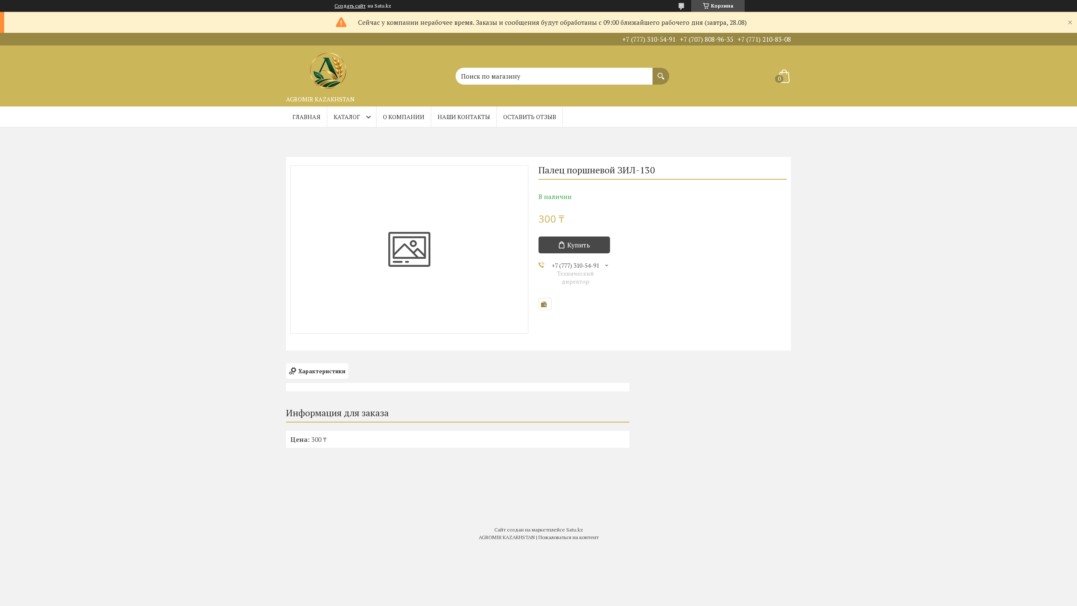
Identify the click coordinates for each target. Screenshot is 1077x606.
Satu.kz (574, 529)
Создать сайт (350, 6)
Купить (578, 245)
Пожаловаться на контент (568, 537)
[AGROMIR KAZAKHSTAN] (328, 68)
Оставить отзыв (529, 117)
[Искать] (661, 72)
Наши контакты (464, 117)
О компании (403, 117)
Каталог (347, 117)
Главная (306, 117)
